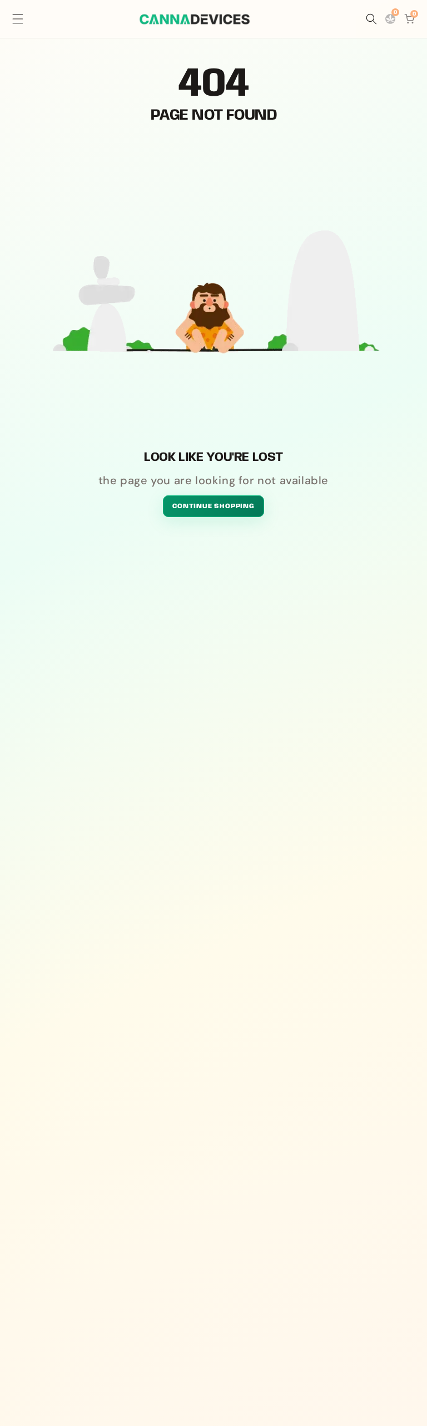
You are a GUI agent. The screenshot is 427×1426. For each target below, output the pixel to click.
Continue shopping (213, 506)
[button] (17, 18)
